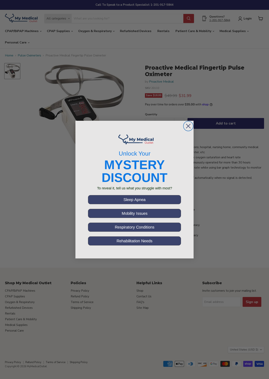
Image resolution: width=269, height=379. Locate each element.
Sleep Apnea (134, 199)
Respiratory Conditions (134, 227)
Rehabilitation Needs (134, 241)
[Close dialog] (188, 126)
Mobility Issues (134, 213)
